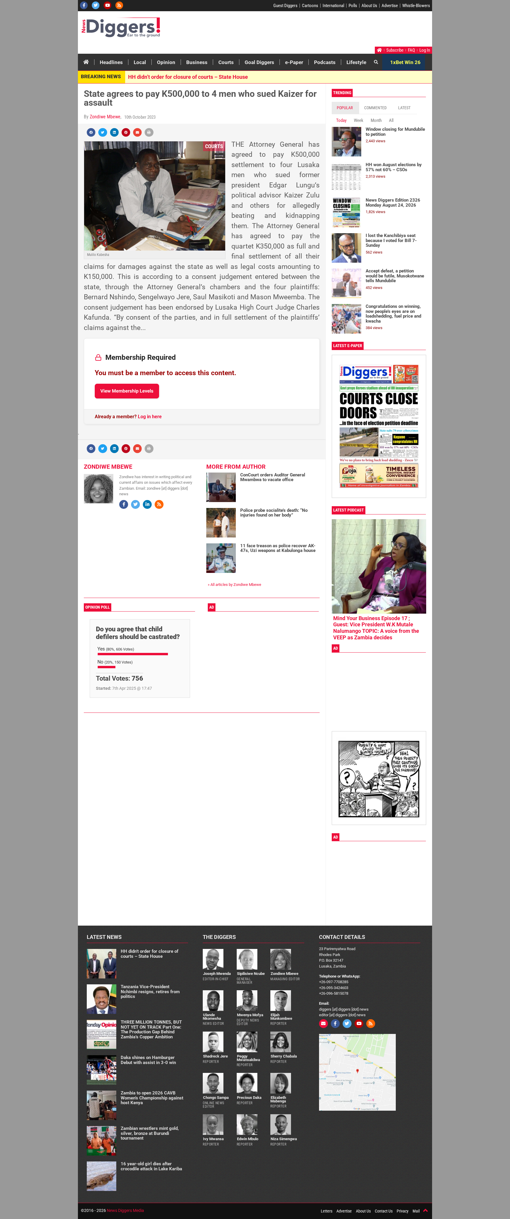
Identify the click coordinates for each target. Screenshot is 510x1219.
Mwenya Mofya (250, 1015)
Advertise (390, 5)
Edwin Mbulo (247, 1139)
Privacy (402, 1211)
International (333, 5)
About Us (369, 5)
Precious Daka (249, 1097)
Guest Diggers (285, 5)
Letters (326, 1211)
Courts (226, 62)
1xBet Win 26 (405, 62)
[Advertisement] (318, 30)
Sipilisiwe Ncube (251, 973)
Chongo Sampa (216, 1097)
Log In (424, 50)
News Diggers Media (125, 1210)
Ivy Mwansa (213, 1139)
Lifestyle (356, 62)
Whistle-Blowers (416, 5)
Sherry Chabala (284, 1056)
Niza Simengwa (284, 1139)
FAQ (411, 50)
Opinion (166, 62)
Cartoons (310, 5)
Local (140, 62)
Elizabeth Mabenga (278, 1099)
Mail (416, 1211)
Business (196, 62)
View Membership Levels (126, 391)
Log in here (150, 416)
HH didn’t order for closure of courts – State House (188, 77)
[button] (91, 132)
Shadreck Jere (215, 1056)
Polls (353, 5)
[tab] (345, 108)
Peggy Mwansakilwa (248, 1058)
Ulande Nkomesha (212, 1016)
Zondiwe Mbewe (105, 117)
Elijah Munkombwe (281, 1016)
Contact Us (384, 1211)
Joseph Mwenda (217, 973)
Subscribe (394, 50)
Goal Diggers (259, 62)
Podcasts (325, 62)
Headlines (111, 62)
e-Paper (294, 62)
